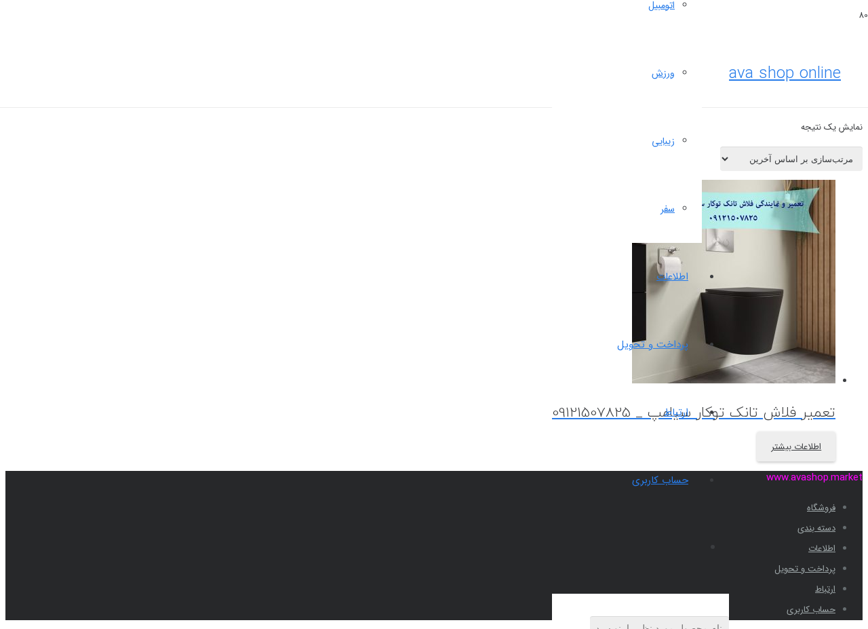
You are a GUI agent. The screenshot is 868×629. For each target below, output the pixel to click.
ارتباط (825, 589)
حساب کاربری (811, 610)
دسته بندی (816, 528)
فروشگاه (821, 508)
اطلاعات (821, 548)
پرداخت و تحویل (804, 569)
